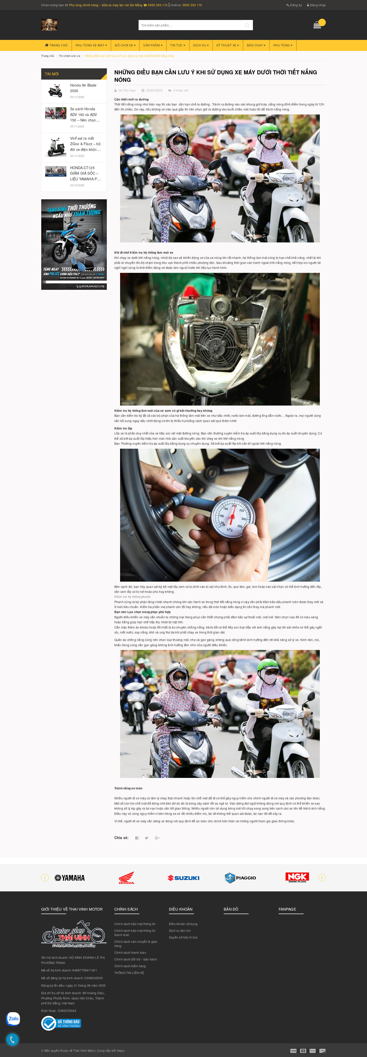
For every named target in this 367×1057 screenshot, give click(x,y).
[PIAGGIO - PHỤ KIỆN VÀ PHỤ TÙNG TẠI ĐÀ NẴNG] (183, 877)
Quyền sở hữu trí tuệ (183, 937)
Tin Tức (177, 45)
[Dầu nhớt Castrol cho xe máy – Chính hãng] (297, 877)
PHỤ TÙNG (282, 45)
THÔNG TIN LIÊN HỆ (129, 972)
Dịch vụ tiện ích (180, 930)
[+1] (157, 838)
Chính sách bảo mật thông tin (135, 924)
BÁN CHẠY (255, 45)
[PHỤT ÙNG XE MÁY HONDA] (69, 877)
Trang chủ (58, 45)
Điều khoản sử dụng (183, 924)
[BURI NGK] (240, 877)
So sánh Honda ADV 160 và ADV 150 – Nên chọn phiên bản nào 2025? (83, 120)
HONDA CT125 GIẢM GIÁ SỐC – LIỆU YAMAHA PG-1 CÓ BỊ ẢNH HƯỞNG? (85, 179)
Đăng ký (295, 5)
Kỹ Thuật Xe (226, 45)
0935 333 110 (192, 5)
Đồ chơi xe (124, 45)
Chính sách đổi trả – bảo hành (135, 959)
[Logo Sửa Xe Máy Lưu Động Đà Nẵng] (86, 25)
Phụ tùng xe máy (90, 45)
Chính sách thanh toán (130, 952)
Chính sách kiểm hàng (130, 966)
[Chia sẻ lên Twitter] (146, 838)
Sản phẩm (152, 45)
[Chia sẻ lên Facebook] (137, 838)
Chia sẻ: (121, 837)
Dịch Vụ (200, 45)
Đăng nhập (317, 5)
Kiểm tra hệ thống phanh (132, 596)
